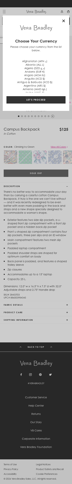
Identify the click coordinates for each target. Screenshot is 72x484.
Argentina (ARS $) (35, 85)
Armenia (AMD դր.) (35, 89)
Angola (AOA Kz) (34, 75)
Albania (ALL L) (34, 64)
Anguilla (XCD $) (34, 78)
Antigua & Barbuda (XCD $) (34, 82)
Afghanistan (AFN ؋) (34, 61)
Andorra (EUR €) (35, 71)
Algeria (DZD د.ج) (34, 68)
